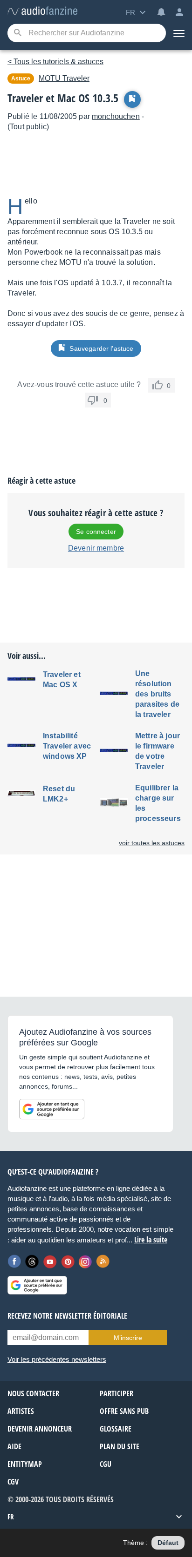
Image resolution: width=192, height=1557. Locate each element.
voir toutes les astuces (152, 843)
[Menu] (179, 33)
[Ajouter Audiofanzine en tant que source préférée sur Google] (51, 1109)
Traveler (64, 78)
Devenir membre (96, 548)
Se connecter (96, 531)
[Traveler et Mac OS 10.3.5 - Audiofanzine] (42, 11)
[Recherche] (17, 33)
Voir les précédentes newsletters (56, 1359)
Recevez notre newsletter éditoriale (67, 1316)
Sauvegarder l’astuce (101, 348)
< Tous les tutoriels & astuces (55, 62)
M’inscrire (128, 1337)
